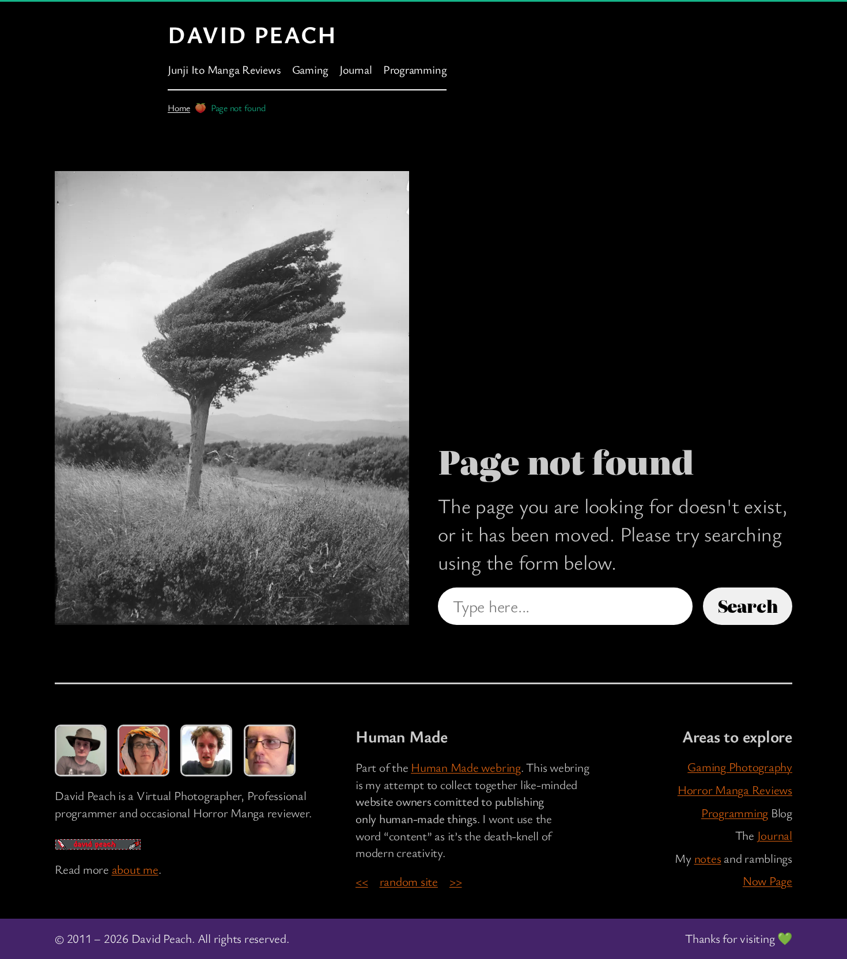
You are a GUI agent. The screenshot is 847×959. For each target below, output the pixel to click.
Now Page (767, 881)
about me (135, 869)
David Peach (252, 34)
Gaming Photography (739, 767)
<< (362, 881)
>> (455, 881)
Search (748, 605)
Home (179, 107)
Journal (774, 835)
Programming (734, 813)
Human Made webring (466, 767)
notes (707, 858)
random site (409, 881)
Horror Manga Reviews (735, 790)
